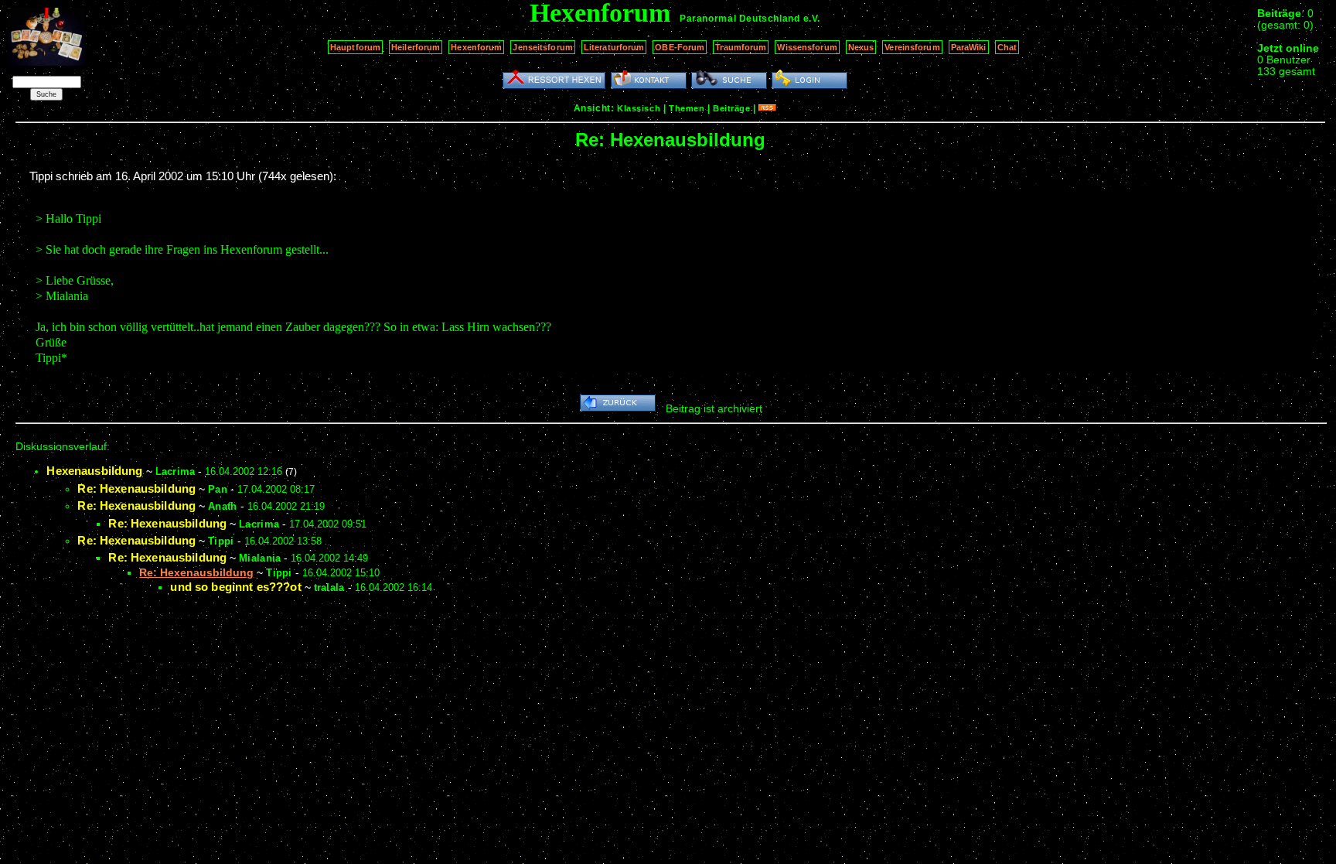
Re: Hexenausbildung (136, 488)
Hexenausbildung (94, 470)
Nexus (861, 47)
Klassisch (638, 108)
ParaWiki (969, 47)
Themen (686, 108)
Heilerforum (415, 47)
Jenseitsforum (542, 47)
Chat (1007, 47)
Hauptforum (355, 47)
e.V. (811, 18)
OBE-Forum (679, 47)
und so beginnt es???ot (235, 586)
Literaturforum (614, 47)
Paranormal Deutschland (739, 18)
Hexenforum (476, 47)
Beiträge (731, 108)
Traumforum (740, 47)
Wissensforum (807, 47)
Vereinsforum (911, 47)
